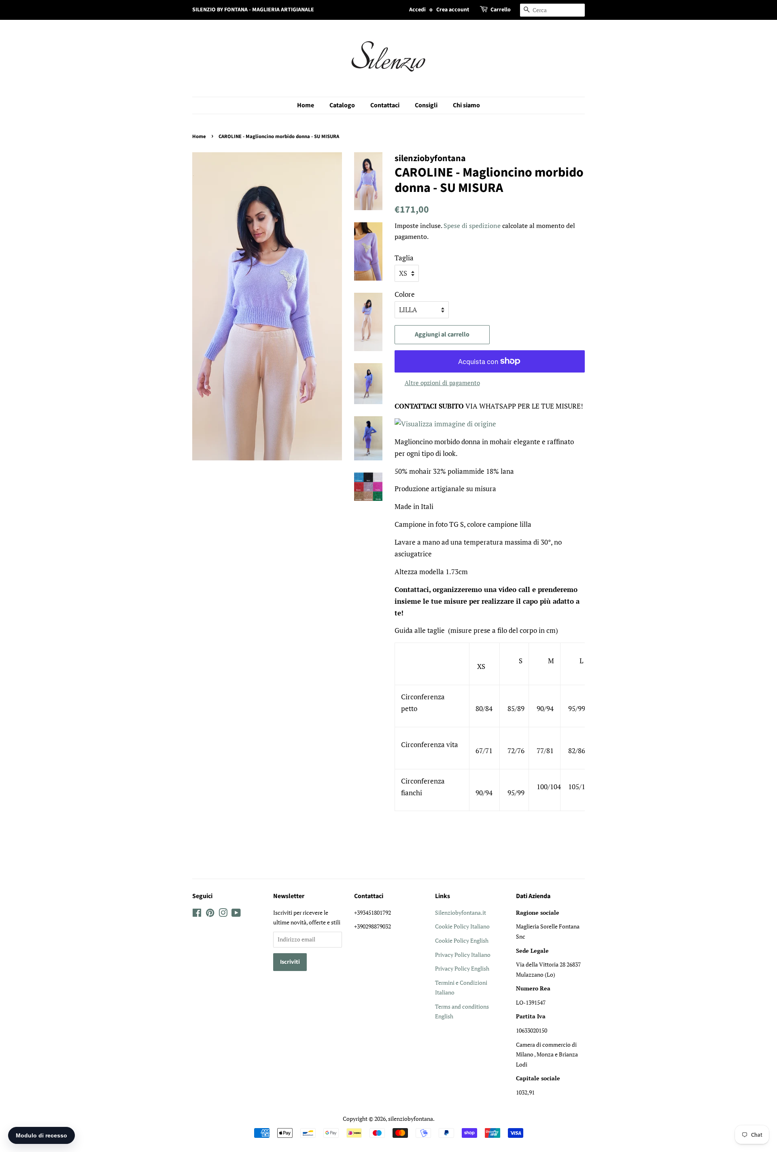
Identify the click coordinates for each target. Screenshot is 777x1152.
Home (305, 105)
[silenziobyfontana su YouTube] (236, 914)
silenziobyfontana (410, 1118)
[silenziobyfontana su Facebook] (197, 914)
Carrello (500, 10)
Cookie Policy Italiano (462, 926)
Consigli (426, 105)
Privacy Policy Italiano (462, 954)
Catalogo (342, 105)
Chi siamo (466, 105)
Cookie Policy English (461, 940)
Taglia (404, 257)
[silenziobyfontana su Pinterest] (210, 914)
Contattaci (384, 105)
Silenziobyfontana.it (460, 912)
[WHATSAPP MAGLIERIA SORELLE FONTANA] (445, 423)
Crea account (452, 10)
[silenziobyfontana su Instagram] (223, 914)
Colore (405, 294)
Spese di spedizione (472, 225)
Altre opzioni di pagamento (442, 383)
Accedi (417, 10)
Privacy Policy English (462, 968)
